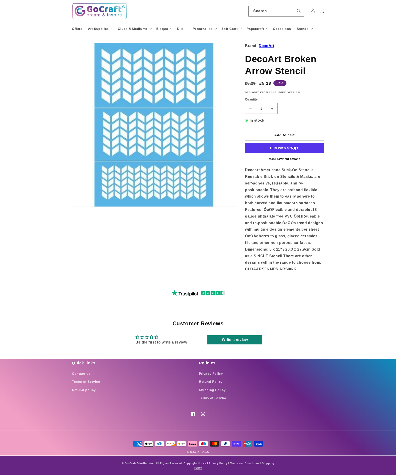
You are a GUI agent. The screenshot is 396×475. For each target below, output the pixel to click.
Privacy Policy (211, 373)
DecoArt (266, 46)
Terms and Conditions (245, 463)
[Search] (299, 11)
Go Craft (203, 452)
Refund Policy (211, 381)
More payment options (284, 159)
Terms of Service (86, 381)
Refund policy (84, 390)
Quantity (251, 99)
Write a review (235, 340)
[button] (100, 29)
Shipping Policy (212, 390)
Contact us (81, 373)
